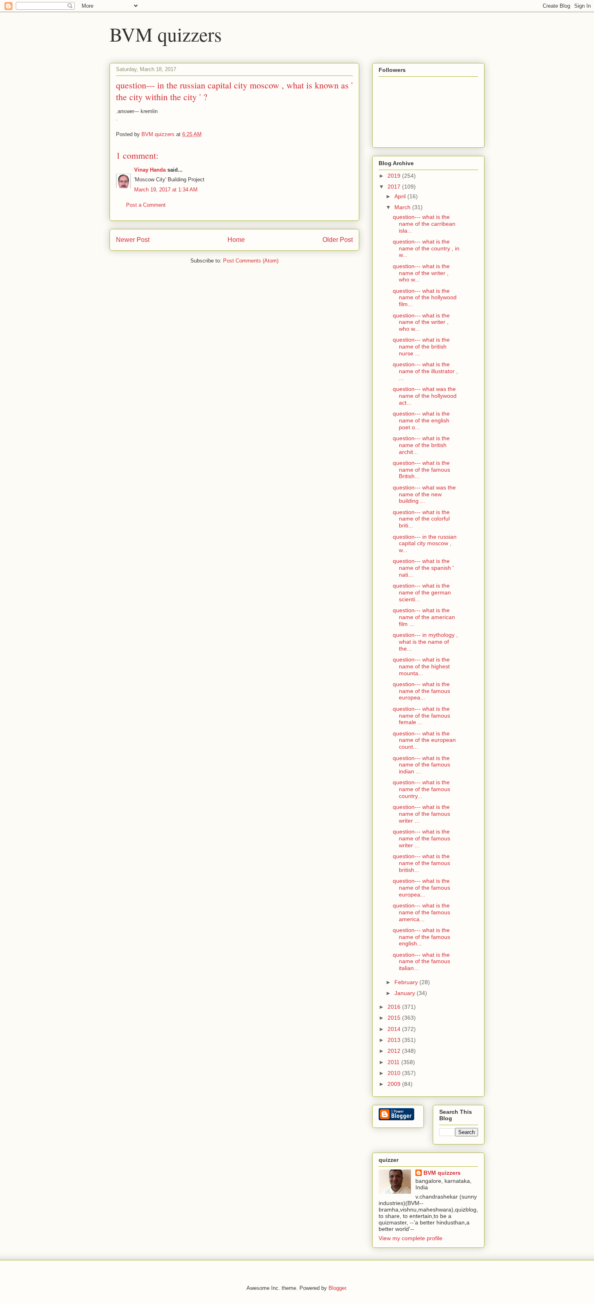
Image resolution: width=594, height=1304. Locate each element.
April (400, 196)
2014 (395, 1029)
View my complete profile (410, 1238)
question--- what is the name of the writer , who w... (421, 273)
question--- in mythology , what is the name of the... (425, 642)
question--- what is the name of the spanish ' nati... (423, 568)
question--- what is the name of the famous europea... (421, 691)
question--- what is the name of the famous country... (421, 789)
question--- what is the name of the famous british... (421, 863)
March (403, 207)
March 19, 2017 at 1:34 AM (166, 190)
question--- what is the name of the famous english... (421, 937)
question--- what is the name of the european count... (424, 740)
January (405, 993)
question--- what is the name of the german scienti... (422, 592)
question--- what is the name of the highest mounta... (421, 666)
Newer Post (133, 239)
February (406, 982)
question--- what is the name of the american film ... (424, 617)
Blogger (337, 1288)
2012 (395, 1051)
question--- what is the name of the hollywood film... (425, 298)
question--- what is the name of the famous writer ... (421, 814)
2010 (395, 1073)
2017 (395, 186)
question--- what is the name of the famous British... (421, 470)
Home (236, 239)
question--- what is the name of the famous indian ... (421, 765)
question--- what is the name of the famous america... (421, 912)
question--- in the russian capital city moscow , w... (425, 543)
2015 (395, 1017)
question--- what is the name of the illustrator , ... (425, 371)
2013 (395, 1040)
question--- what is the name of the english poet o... (421, 420)
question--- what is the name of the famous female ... (421, 716)
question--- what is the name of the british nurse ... (421, 346)
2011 (394, 1062)
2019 (395, 175)
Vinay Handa (150, 170)
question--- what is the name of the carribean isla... (424, 224)
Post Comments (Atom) (250, 261)
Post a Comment (146, 205)
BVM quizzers (166, 34)
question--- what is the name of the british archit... (421, 445)
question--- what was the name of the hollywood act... (425, 396)
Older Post (337, 239)
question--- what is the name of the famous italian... (421, 961)
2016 (395, 1007)
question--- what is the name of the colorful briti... (421, 519)
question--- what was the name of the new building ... (424, 494)
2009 (395, 1084)
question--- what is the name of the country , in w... (426, 248)
